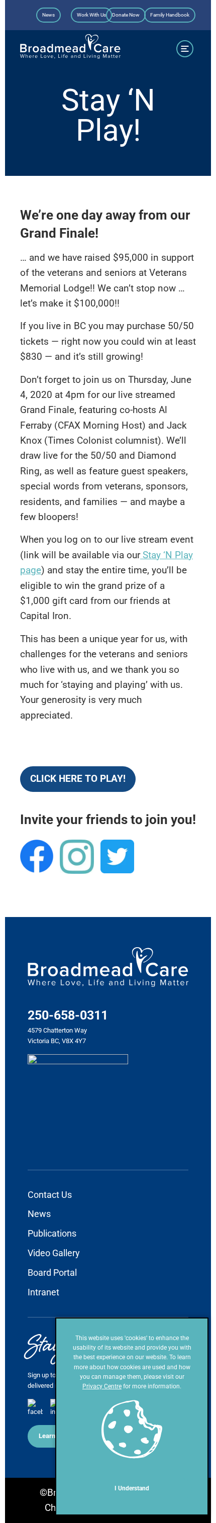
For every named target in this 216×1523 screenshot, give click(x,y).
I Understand (132, 1488)
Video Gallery (54, 1253)
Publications (52, 1233)
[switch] (185, 48)
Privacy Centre (102, 1386)
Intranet (43, 1292)
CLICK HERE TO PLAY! (78, 778)
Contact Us (50, 1194)
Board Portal (52, 1272)
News (48, 15)
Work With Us (91, 15)
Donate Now (126, 15)
